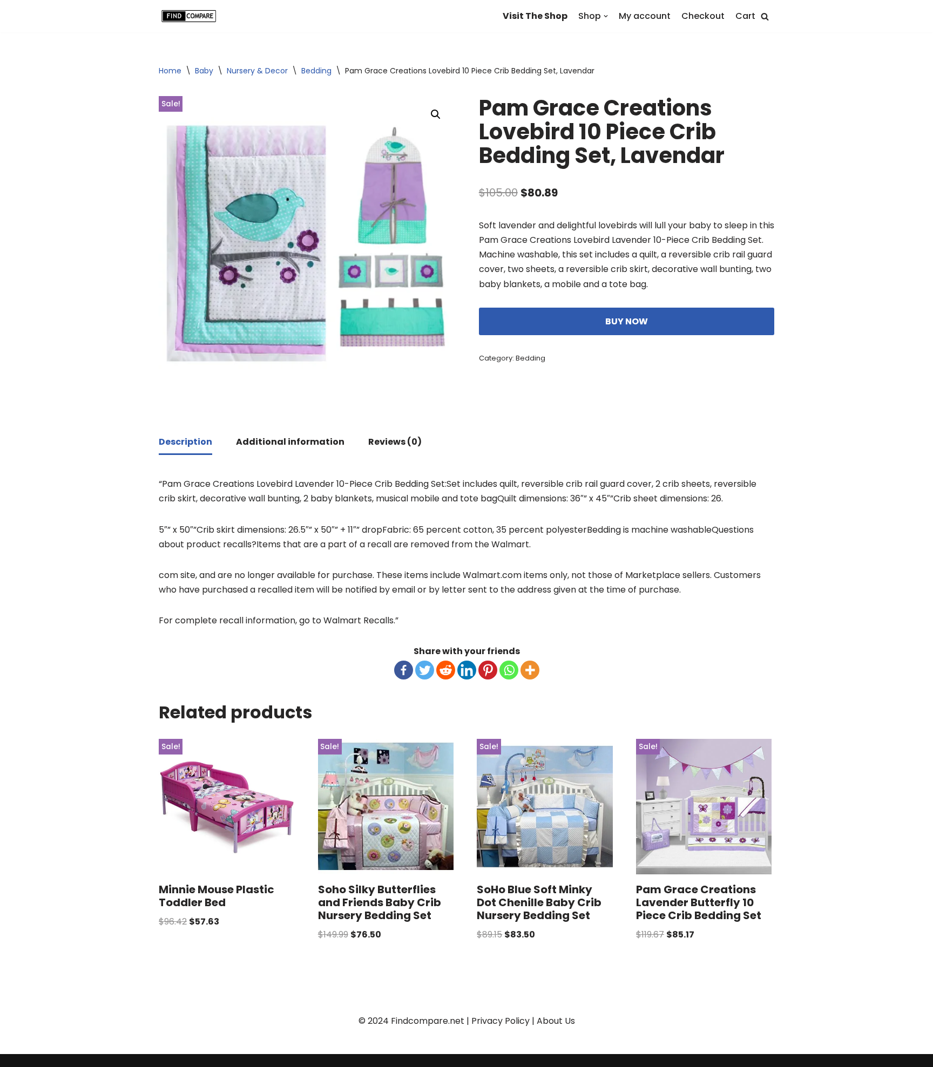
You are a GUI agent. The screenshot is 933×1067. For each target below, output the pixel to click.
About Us (556, 1021)
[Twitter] (424, 670)
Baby (204, 70)
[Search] (765, 16)
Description (185, 442)
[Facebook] (403, 670)
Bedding (316, 70)
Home (170, 70)
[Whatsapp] (508, 670)
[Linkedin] (466, 670)
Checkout (703, 16)
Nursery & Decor (257, 70)
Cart (745, 16)
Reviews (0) (395, 442)
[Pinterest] (487, 670)
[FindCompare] (191, 16)
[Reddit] (445, 670)
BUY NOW (626, 321)
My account (645, 16)
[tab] (185, 442)
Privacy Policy (500, 1021)
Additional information (290, 442)
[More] (529, 670)
